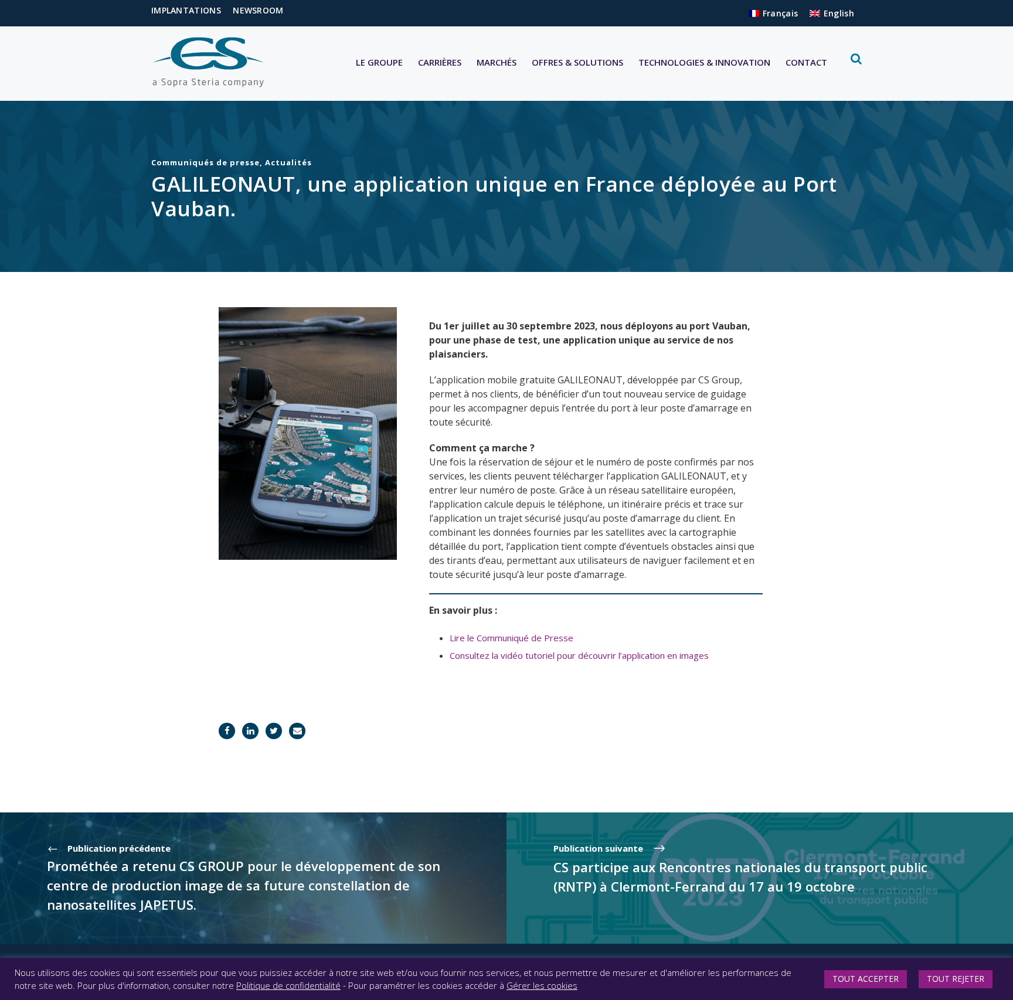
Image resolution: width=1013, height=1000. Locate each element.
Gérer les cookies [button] (541, 985)
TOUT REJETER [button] (955, 978)
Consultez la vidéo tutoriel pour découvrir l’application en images (579, 655)
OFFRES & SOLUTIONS (577, 62)
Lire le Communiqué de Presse (511, 638)
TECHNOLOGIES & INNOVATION (704, 62)
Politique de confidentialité (288, 985)
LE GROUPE (379, 62)
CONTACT (806, 62)
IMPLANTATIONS (186, 10)
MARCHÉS (496, 62)
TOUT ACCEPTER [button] (865, 978)
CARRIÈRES (439, 62)
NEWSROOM (258, 10)
